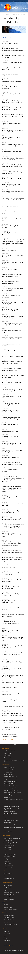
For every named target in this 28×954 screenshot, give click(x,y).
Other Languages (7, 945)
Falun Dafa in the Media (9, 856)
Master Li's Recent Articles (10, 909)
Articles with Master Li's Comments (12, 792)
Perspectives (7, 797)
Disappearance (7, 822)
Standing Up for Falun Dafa (19, 14)
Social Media (7, 940)
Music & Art (6, 876)
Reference (5, 902)
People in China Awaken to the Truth (13, 890)
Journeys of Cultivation (9, 772)
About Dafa (5, 748)
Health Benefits (7, 753)
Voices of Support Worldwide (11, 843)
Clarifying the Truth (8, 774)
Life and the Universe (9, 878)
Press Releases (7, 863)
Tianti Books (23, 1)
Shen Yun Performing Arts (10, 854)
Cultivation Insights (8, 795)
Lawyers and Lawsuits (9, 896)
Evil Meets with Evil (8, 887)
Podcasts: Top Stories (9, 915)
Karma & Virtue (7, 882)
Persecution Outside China (10, 825)
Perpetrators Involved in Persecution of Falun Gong (13, 827)
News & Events (6, 835)
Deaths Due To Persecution (10, 813)
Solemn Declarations (9, 899)
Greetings (6, 859)
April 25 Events (7, 847)
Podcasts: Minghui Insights (10, 924)
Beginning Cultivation (9, 767)
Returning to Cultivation (9, 783)
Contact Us (6, 931)
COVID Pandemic (8, 868)
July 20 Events (7, 849)
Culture (4, 871)
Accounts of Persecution (9, 811)
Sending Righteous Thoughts (11, 785)
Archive (5, 936)
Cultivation (9, 14)
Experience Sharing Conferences (11, 788)
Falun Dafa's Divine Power (10, 781)
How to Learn (7, 755)
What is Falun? (7, 757)
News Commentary (8, 865)
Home (3, 14)
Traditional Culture (8, 873)
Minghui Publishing (15, 1)
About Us (5, 929)
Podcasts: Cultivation (9, 917)
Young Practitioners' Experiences (12, 779)
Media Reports (7, 861)
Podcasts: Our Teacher (9, 922)
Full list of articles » (7, 739)
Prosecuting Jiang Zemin (10, 894)
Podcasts (5, 912)
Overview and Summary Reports (11, 806)
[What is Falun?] (7, 7)
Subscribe (6, 938)
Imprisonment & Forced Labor (11, 820)
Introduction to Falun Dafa (10, 751)
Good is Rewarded (8, 885)
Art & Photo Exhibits (9, 852)
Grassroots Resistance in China (11, 892)
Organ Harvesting (8, 818)
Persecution (5, 804)
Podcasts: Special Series (9, 919)
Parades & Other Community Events (12, 838)
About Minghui (7, 933)
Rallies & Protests (8, 840)
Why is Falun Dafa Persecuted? (11, 809)
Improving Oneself (8, 769)
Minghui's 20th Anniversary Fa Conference (14, 799)
